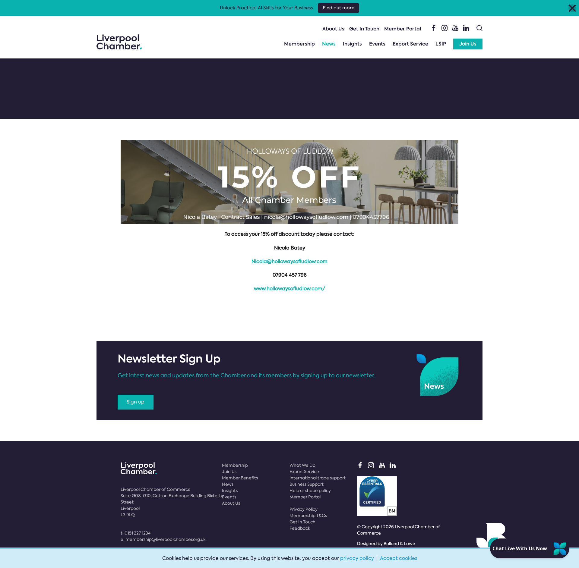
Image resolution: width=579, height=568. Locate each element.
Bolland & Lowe (399, 543)
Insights (352, 43)
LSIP (440, 43)
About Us (333, 28)
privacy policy (357, 558)
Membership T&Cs (308, 515)
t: (135, 533)
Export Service (410, 43)
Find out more (338, 8)
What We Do (302, 465)
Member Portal (402, 28)
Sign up (135, 402)
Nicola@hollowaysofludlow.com (289, 261)
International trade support (318, 478)
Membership (299, 43)
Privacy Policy (304, 509)
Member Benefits (240, 478)
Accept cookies (398, 558)
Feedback (300, 528)
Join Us (467, 43)
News (329, 43)
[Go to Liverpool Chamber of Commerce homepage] (119, 41)
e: (163, 539)
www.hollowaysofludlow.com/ (289, 288)
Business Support (307, 484)
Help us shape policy (310, 490)
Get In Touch (364, 28)
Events (377, 43)
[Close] (572, 8)
